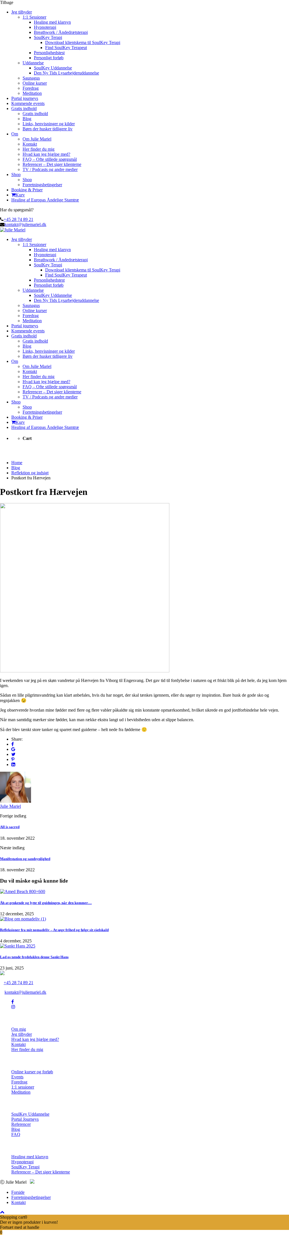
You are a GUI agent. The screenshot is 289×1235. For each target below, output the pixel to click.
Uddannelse (33, 62)
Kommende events (28, 103)
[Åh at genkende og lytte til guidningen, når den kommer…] (22, 891)
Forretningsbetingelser (42, 184)
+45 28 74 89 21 (18, 219)
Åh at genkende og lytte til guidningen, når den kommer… (46, 903)
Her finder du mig (38, 149)
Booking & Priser (27, 189)
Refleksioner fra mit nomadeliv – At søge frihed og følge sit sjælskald (54, 930)
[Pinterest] (12, 759)
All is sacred (9, 827)
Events (17, 1076)
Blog (27, 118)
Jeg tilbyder (21, 12)
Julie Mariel (10, 806)
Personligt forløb (49, 57)
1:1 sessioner (22, 1087)
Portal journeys (24, 98)
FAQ (15, 1134)
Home (16, 462)
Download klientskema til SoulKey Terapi (82, 42)
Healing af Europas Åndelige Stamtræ (45, 200)
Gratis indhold (24, 108)
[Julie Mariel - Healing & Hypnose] (12, 229)
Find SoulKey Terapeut (66, 47)
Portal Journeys (25, 1119)
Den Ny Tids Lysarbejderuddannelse (66, 73)
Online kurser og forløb (32, 1071)
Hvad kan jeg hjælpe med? (46, 154)
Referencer (21, 1124)
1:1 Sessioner (34, 17)
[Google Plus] (13, 749)
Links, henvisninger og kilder (49, 123)
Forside (18, 1192)
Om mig (18, 1029)
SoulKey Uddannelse (53, 67)
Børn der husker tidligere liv (48, 128)
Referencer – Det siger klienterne (52, 164)
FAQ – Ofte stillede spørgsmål (50, 159)
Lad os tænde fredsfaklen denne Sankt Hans (34, 957)
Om (14, 133)
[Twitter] (13, 754)
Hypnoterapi (45, 27)
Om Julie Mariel (37, 139)
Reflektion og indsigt (30, 472)
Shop (16, 174)
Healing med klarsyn (52, 22)
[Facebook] (12, 744)
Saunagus (31, 78)
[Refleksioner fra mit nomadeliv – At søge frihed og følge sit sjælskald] (23, 918)
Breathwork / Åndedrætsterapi (61, 32)
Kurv (20, 194)
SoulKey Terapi (48, 37)
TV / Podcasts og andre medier (50, 169)
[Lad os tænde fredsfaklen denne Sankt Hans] (17, 946)
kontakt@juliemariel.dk (25, 224)
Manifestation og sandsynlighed (25, 859)
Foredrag (31, 88)
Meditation (32, 93)
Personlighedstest (49, 52)
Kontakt (30, 144)
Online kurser (35, 83)
